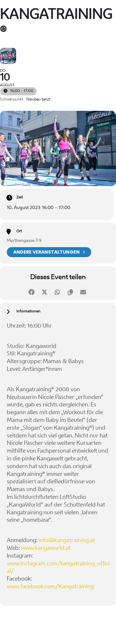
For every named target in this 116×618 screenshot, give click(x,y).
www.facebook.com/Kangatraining (50, 587)
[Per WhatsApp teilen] (57, 291)
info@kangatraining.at (67, 540)
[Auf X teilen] (44, 291)
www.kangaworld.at (46, 548)
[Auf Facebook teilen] (31, 291)
